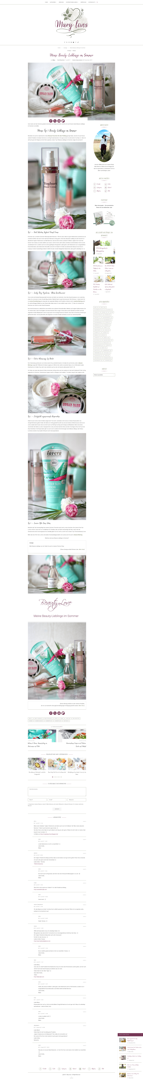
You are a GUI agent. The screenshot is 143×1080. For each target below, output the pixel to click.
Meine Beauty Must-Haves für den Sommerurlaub (57, 772)
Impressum (83, 2)
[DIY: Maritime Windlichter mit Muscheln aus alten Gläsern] (98, 278)
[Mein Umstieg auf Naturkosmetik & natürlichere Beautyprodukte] (37, 764)
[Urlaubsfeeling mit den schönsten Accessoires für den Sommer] (77, 764)
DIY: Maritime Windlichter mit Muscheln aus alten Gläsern (97, 288)
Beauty (30, 718)
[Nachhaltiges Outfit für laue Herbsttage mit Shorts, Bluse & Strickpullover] (122, 1057)
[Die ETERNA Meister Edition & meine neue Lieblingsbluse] (110, 260)
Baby (96, 307)
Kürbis (96, 335)
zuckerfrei (108, 360)
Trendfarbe (97, 352)
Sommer (31, 720)
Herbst (106, 327)
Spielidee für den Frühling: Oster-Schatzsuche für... (133, 1075)
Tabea (35, 960)
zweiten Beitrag (78, 301)
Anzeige (65, 47)
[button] (51, 121)
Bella (35, 821)
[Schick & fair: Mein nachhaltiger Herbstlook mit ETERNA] (122, 1066)
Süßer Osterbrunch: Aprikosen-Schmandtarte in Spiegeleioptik (109, 287)
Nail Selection (76, 718)
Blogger (109, 309)
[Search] (97, 2)
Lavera (61, 718)
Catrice (56, 718)
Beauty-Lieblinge (38, 718)
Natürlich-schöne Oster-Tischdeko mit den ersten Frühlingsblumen (134, 1048)
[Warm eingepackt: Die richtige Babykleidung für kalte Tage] (122, 1040)
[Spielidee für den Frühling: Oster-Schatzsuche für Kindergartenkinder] (122, 1075)
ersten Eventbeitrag (34, 301)
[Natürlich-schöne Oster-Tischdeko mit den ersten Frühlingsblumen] (122, 1049)
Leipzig (103, 335)
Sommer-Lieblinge (39, 720)
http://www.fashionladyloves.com (42, 941)
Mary (54, 60)
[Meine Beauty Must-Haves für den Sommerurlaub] (57, 764)
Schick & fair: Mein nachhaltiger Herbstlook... (133, 1066)
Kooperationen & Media (71, 2)
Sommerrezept (107, 350)
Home (46, 2)
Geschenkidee (107, 319)
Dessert (104, 312)
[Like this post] (61, 726)
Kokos (107, 330)
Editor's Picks (98, 314)
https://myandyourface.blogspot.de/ (49, 834)
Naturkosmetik (98, 345)
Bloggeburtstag (99, 309)
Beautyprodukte (48, 718)
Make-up (106, 337)
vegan (107, 355)
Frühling (97, 317)
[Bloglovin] (75, 42)
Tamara (35, 926)
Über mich (61, 2)
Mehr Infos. (81, 705)
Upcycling (107, 352)
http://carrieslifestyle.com (40, 889)
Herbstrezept (98, 330)
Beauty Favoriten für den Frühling (57, 135)
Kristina (35, 853)
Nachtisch (97, 342)
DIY (111, 312)
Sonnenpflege (58, 720)
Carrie (35, 883)
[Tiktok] (78, 42)
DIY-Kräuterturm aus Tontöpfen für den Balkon (98, 268)
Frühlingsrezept (107, 317)
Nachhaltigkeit (108, 340)
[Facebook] (64, 42)
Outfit (96, 347)
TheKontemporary (38, 864)
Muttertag (97, 340)
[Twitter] (66, 42)
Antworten (84, 821)
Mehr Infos (81, 549)
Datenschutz (91, 2)
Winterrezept (98, 360)
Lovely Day (68, 718)
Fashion (107, 314)
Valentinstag (98, 355)
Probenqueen (36, 1025)
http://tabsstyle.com (39, 976)
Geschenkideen (98, 322)
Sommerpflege (48, 720)
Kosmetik (97, 332)
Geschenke (97, 319)
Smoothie (97, 350)
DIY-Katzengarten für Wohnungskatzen (102, 249)
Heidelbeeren (97, 327)
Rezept (104, 347)
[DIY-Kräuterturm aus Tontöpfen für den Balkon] (98, 260)
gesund (107, 322)
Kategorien (53, 2)
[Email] (73, 42)
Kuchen (105, 332)
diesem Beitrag (78, 534)
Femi (35, 997)
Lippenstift (97, 337)
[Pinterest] (71, 42)
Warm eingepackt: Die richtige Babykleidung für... (132, 1040)
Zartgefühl (66, 720)
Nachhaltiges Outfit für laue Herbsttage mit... (134, 1057)
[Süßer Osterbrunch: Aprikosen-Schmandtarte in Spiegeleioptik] (110, 278)
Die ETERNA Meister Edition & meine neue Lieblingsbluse (109, 268)
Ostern (107, 345)
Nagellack (106, 342)
